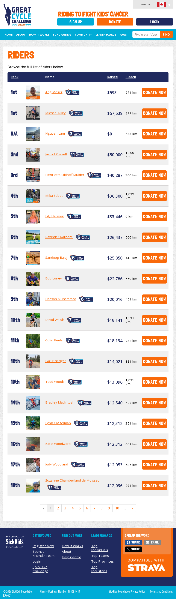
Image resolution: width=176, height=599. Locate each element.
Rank (14, 77)
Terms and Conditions (161, 591)
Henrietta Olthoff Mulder (64, 175)
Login (154, 22)
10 (117, 508)
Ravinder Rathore (59, 237)
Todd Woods (55, 381)
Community (83, 34)
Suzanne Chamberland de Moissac (72, 480)
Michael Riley (55, 113)
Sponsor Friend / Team (44, 553)
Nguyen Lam (55, 133)
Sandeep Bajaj (56, 257)
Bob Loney (53, 278)
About (21, 34)
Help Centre (71, 557)
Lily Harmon (54, 216)
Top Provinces (102, 561)
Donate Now (154, 92)
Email (155, 542)
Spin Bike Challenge (40, 569)
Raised (112, 77)
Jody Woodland (56, 464)
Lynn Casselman (58, 423)
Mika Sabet (54, 195)
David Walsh (54, 319)
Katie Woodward (58, 443)
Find (166, 34)
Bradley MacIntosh (59, 402)
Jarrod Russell (56, 154)
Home (9, 34)
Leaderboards (106, 34)
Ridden (131, 77)
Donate (115, 22)
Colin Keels (54, 340)
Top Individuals (99, 548)
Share (135, 542)
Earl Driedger (55, 361)
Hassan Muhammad (60, 299)
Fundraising (62, 34)
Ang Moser (53, 92)
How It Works (39, 34)
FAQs (123, 34)
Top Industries (99, 569)
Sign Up (75, 22)
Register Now (43, 546)
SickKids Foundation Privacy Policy (127, 591)
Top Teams (100, 555)
